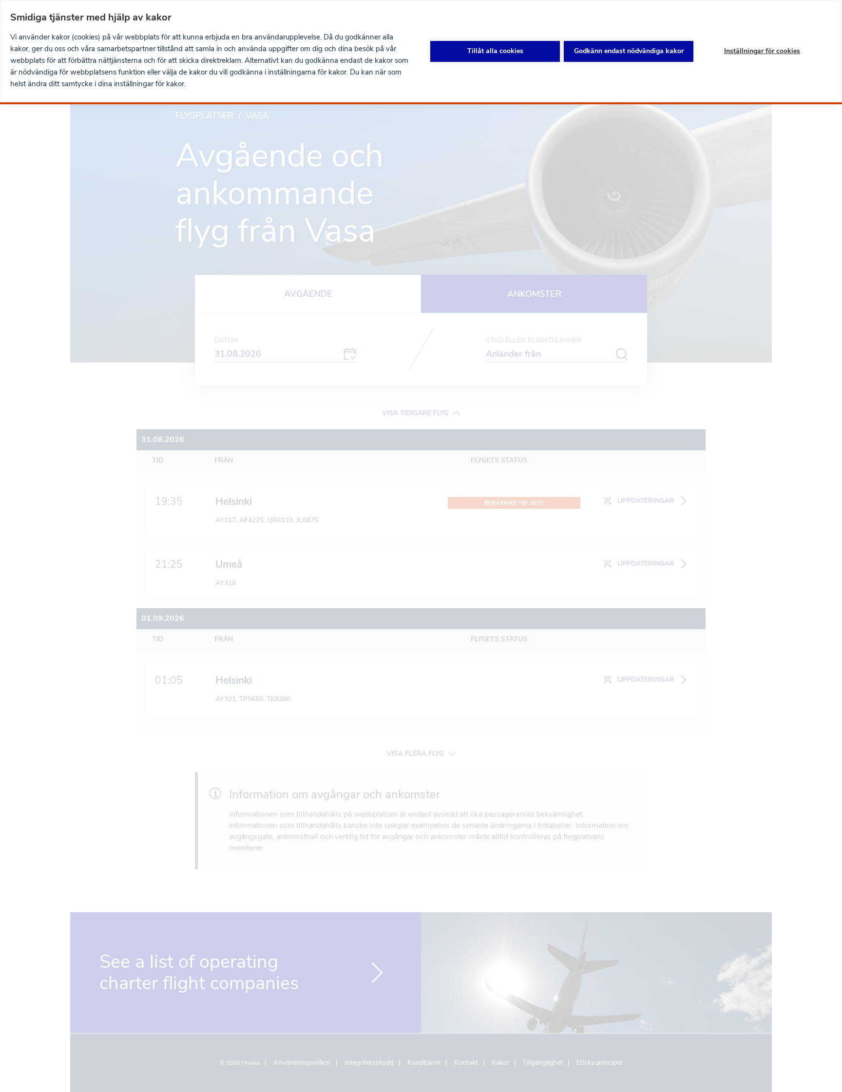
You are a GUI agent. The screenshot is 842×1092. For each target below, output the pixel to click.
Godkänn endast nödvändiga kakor (629, 51)
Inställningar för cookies (762, 51)
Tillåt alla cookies (495, 51)
